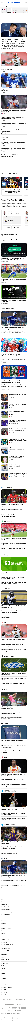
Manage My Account (6, 1001)
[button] (2, 2)
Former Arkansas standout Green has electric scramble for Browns (14, 62)
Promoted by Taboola (21, 906)
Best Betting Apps (6, 923)
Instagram (4, 985)
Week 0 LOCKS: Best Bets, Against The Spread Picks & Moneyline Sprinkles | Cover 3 (11, 186)
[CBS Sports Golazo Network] (14, 1016)
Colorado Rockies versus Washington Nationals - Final (18, 10)
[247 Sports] (9, 1018)
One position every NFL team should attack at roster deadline (14, 37)
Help (2, 971)
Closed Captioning (6, 962)
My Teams (4, 1006)
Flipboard (4, 995)
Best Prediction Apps (6, 926)
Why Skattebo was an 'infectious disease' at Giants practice (14, 83)
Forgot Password (5, 1009)
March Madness (5, 928)
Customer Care (5, 973)
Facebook (3, 987)
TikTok (3, 982)
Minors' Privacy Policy (7, 958)
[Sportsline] (19, 1018)
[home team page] (5, 220)
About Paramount (6, 942)
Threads (3, 992)
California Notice (5, 965)
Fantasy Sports (5, 918)
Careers (3, 940)
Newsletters (4, 1004)
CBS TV (3, 947)
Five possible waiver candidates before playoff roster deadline (14, 104)
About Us (3, 937)
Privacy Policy (5, 956)
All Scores (8, 10)
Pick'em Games (5, 916)
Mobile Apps (4, 931)
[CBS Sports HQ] (20, 1013)
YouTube (3, 980)
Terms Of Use (5, 953)
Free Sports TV (5, 921)
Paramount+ (4, 945)
